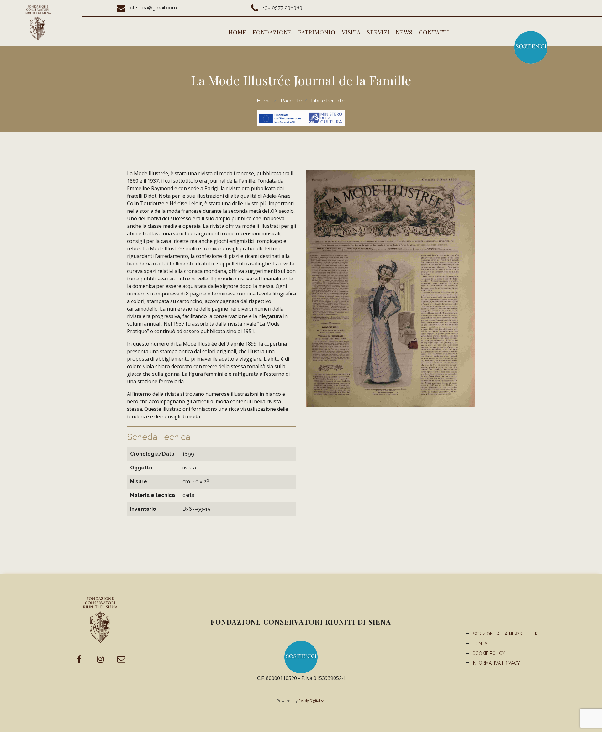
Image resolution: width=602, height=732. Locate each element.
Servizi (378, 32)
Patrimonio (316, 32)
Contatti (434, 32)
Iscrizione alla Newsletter (505, 633)
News (404, 32)
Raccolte (291, 101)
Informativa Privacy (496, 663)
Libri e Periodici (328, 101)
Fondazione (272, 32)
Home (237, 32)
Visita (351, 32)
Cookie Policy (488, 653)
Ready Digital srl (311, 700)
